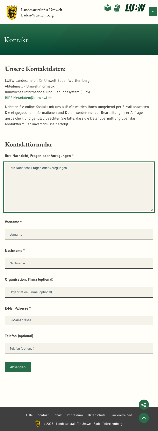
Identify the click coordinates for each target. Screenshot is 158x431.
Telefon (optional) (19, 336)
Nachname (15, 250)
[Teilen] (144, 405)
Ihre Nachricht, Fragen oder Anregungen (39, 155)
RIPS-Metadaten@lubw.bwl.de (28, 98)
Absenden (18, 367)
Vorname (13, 222)
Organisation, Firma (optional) (29, 279)
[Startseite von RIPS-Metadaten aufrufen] (135, 8)
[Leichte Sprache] (107, 8)
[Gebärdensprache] (117, 8)
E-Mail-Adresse (18, 308)
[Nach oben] (144, 418)
